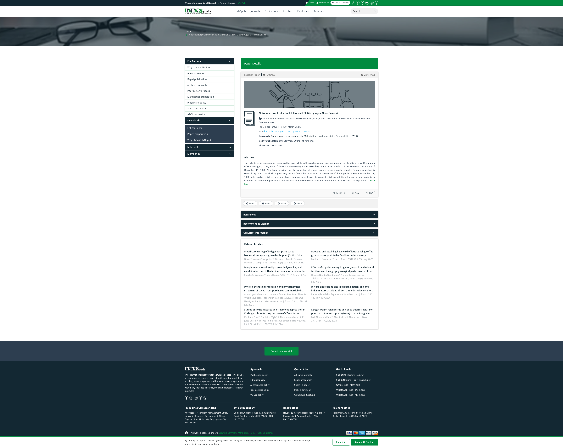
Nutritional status (326, 136)
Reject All (341, 442)
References (249, 214)
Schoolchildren (343, 136)
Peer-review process (198, 91)
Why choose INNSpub (199, 67)
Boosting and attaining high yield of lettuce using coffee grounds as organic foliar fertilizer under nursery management (342, 255)
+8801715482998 (357, 394)
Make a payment (302, 389)
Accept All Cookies (365, 442)
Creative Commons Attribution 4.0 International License (246, 432)
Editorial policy (257, 380)
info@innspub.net (355, 375)
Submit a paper (302, 384)
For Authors (194, 61)
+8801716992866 (352, 384)
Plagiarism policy (196, 102)
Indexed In (193, 147)
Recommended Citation (256, 223)
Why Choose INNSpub (199, 140)
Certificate (341, 193)
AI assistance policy (259, 384)
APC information (196, 114)
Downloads (193, 120)
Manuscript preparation (200, 96)
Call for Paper (194, 128)
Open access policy (259, 389)
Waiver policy (256, 394)
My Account (324, 2)
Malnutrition (310, 136)
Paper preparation (197, 134)
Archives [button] (287, 11)
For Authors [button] (271, 11)
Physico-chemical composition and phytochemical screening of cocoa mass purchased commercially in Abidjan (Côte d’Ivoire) (273, 290)
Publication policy (259, 375)
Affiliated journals (197, 85)
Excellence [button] (303, 11)
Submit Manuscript (281, 351)
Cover (357, 193)
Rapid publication (197, 79)
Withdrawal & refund (304, 394)
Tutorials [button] (319, 11)
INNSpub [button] (241, 11)
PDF (371, 193)
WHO (355, 136)
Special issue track (197, 108)
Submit (340, 2)
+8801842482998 (357, 389)
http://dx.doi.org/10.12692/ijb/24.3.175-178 (287, 131)
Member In (193, 153)
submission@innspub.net (357, 380)
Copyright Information (255, 232)
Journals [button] (255, 11)
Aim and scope (195, 73)
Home (311, 2)
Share (251, 203)
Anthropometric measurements (287, 136)
